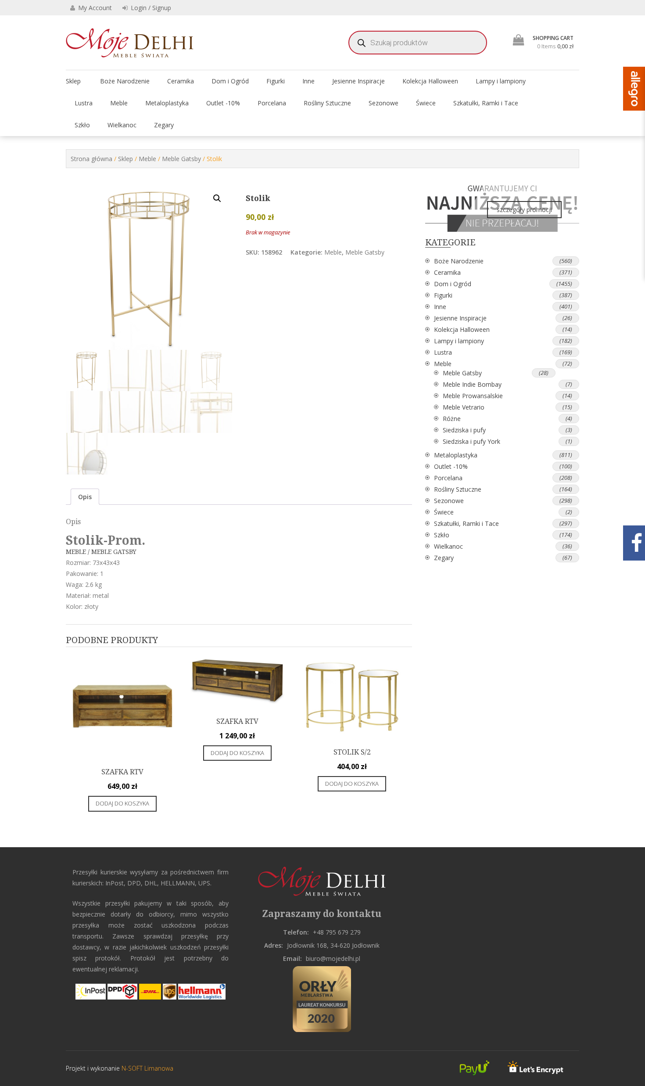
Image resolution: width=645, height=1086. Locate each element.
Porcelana (272, 103)
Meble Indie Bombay (472, 384)
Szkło (82, 125)
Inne (308, 81)
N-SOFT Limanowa (146, 1068)
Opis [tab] (85, 497)
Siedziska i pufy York (471, 441)
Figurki (275, 81)
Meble (119, 103)
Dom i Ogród (230, 81)
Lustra (84, 103)
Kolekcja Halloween (430, 81)
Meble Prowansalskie (473, 396)
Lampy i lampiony (501, 81)
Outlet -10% (223, 103)
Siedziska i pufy (464, 430)
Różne (452, 418)
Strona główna (91, 159)
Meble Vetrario (463, 407)
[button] (217, 198)
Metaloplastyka (167, 103)
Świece (426, 103)
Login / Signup (150, 8)
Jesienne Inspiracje (358, 81)
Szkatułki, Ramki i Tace (485, 103)
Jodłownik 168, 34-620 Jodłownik (333, 945)
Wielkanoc (122, 125)
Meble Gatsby (181, 159)
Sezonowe (383, 103)
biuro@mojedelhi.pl (333, 958)
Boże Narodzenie (125, 81)
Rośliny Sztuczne (327, 103)
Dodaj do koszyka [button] (122, 803)
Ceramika (180, 81)
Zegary (164, 125)
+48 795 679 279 (337, 932)
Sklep (73, 81)
